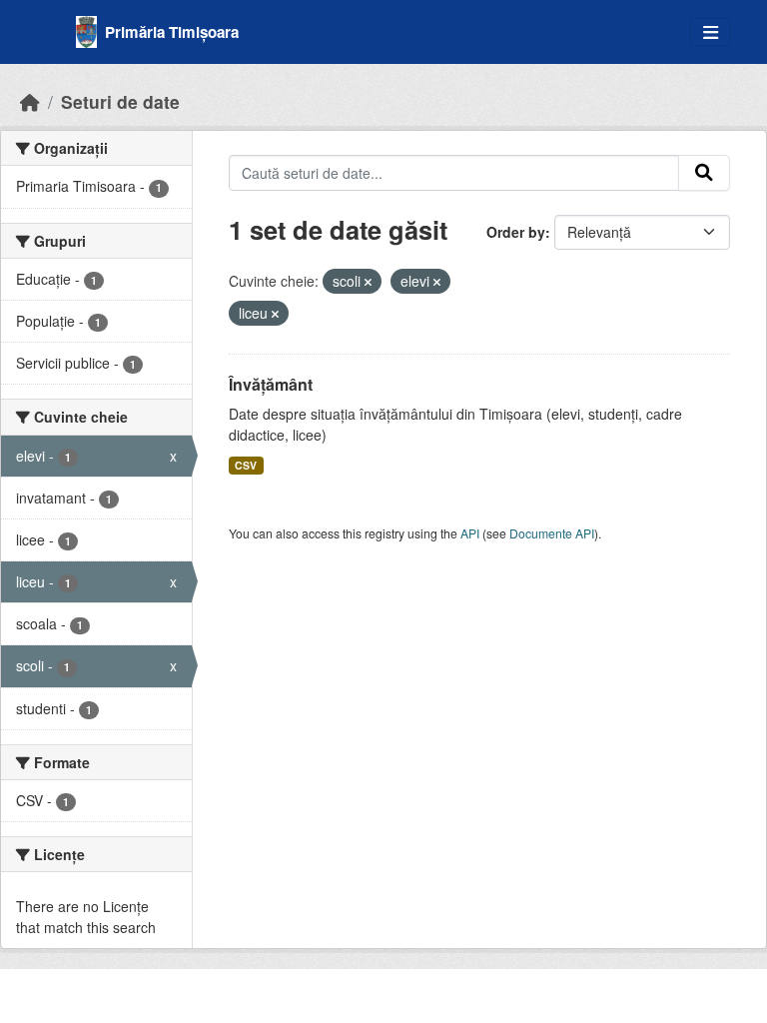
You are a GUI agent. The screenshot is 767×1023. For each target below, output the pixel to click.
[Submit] (704, 173)
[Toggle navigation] (710, 32)
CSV (246, 465)
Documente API (551, 532)
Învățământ (271, 384)
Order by (515, 232)
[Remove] (368, 282)
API (469, 532)
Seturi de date (120, 101)
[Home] (30, 101)
